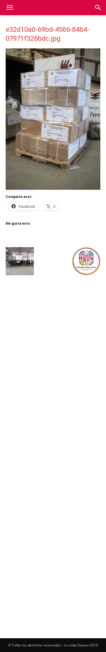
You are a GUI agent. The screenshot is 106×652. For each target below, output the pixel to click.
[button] (10, 7)
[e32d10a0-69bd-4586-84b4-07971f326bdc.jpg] (53, 188)
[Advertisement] (53, 335)
